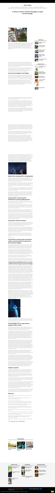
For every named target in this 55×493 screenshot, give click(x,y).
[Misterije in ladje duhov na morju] (21, 445)
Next (34, 445)
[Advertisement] (20, 20)
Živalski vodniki (13, 421)
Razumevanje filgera (42, 87)
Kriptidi (17, 421)
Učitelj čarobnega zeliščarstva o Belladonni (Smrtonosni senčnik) (42, 72)
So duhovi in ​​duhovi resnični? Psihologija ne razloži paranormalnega (17, 489)
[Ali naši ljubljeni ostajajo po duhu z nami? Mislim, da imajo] (12, 444)
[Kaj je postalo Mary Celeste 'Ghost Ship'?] (30, 445)
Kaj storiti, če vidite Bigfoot (43, 466)
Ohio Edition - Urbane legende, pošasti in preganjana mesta (42, 51)
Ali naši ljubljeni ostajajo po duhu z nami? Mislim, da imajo (12, 448)
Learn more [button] (26, 491)
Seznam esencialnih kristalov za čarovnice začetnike (42, 55)
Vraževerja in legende (22, 421)
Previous (7, 445)
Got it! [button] (52, 491)
